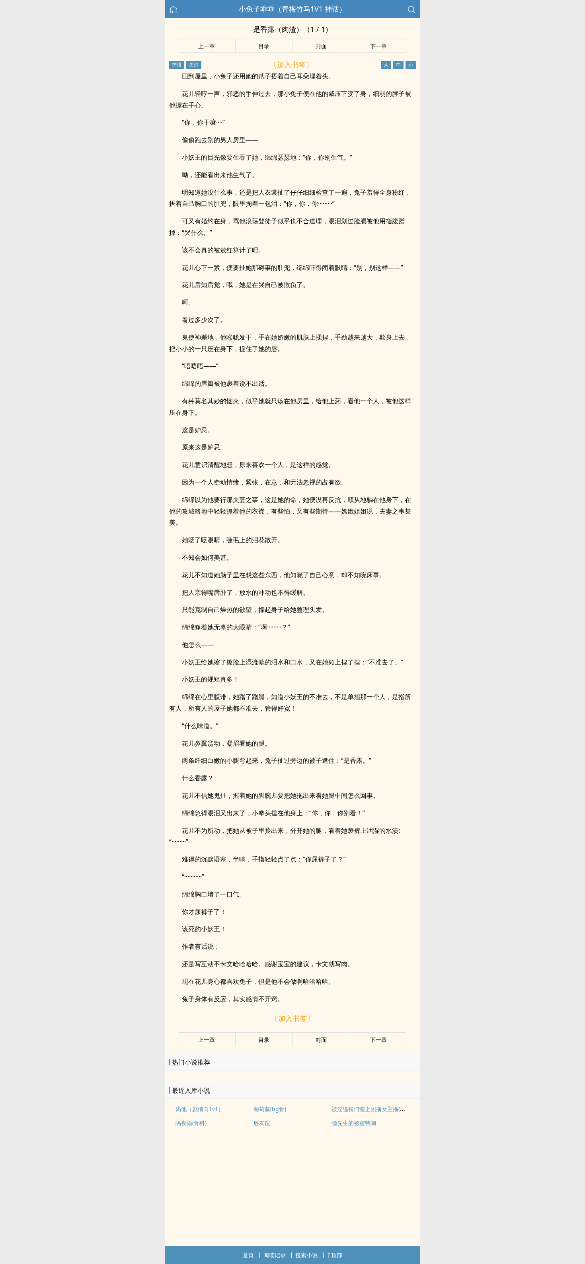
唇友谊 (262, 1123)
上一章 (206, 46)
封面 (321, 46)
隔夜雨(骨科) (191, 1123)
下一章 (378, 46)
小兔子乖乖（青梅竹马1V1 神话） (292, 9)
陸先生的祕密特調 (354, 1123)
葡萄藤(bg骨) (270, 1109)
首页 (248, 1255)
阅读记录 (274, 1255)
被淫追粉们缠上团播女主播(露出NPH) (378, 1109)
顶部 (336, 1255)
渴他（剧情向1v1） (200, 1109)
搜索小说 (306, 1255)
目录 (263, 46)
